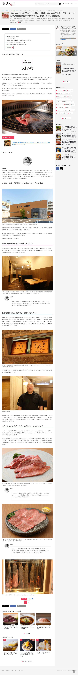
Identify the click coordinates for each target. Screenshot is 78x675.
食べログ (75, 3)
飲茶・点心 (68, 107)
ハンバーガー (60, 93)
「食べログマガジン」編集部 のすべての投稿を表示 (68, 39)
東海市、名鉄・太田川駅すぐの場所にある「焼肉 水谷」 (19, 40)
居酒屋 (69, 96)
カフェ (58, 101)
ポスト (5, 28)
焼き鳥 (72, 104)
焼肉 (26, 22)
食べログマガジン (8, 4)
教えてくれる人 (11, 38)
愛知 (20, 22)
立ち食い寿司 (60, 107)
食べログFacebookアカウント (57, 168)
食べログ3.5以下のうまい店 (13, 36)
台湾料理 (59, 96)
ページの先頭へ (74, 671)
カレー (70, 113)
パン (74, 110)
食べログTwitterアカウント (61, 168)
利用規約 (7, 670)
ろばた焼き (70, 101)
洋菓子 (65, 113)
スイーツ (68, 93)
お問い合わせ (20, 670)
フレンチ (70, 90)
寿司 (65, 96)
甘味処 (64, 101)
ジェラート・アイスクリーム (63, 110)
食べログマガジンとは (67, 3)
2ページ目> (27, 598)
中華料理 (59, 113)
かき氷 (70, 98)
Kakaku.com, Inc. (61, 670)
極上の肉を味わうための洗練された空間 (16, 42)
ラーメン (59, 90)
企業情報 (2, 670)
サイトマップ (13, 670)
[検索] (60, 4)
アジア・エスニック (61, 98)
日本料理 (67, 104)
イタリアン (59, 104)
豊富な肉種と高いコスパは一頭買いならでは (17, 44)
